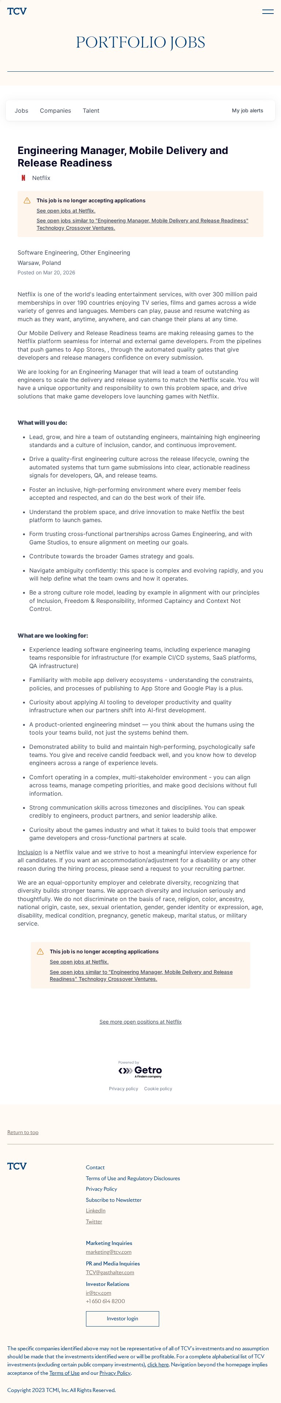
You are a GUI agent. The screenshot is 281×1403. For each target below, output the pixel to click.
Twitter (94, 1222)
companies (55, 110)
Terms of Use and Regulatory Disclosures (133, 1178)
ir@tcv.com (98, 1293)
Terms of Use (64, 1373)
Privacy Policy (101, 1189)
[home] (72, 12)
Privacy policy (123, 1088)
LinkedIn (96, 1211)
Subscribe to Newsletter (114, 1200)
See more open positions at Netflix (141, 1022)
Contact (95, 1167)
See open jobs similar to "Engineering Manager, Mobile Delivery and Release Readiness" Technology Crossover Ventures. (142, 224)
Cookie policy (158, 1088)
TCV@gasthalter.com (110, 1272)
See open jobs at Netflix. (66, 210)
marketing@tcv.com (109, 1252)
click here (158, 1365)
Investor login (122, 1319)
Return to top (22, 1132)
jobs (21, 110)
